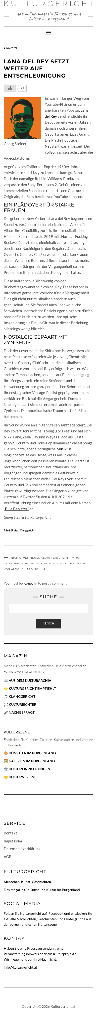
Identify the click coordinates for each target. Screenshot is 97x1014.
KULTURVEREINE (22, 777)
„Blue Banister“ (16, 509)
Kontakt (10, 833)
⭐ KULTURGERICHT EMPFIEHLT (30, 688)
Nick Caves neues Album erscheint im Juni (47, 557)
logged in (30, 583)
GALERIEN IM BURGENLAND (32, 761)
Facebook (56, 913)
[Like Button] (10, 88)
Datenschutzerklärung (22, 848)
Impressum (13, 841)
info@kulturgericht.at (20, 967)
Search (48, 623)
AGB (7, 856)
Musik (61, 449)
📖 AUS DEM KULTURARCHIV (27, 680)
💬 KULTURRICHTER (20, 704)
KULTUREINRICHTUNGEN (29, 769)
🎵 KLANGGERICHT (19, 696)
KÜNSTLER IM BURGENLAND (32, 753)
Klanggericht (27, 530)
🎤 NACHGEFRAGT (19, 712)
